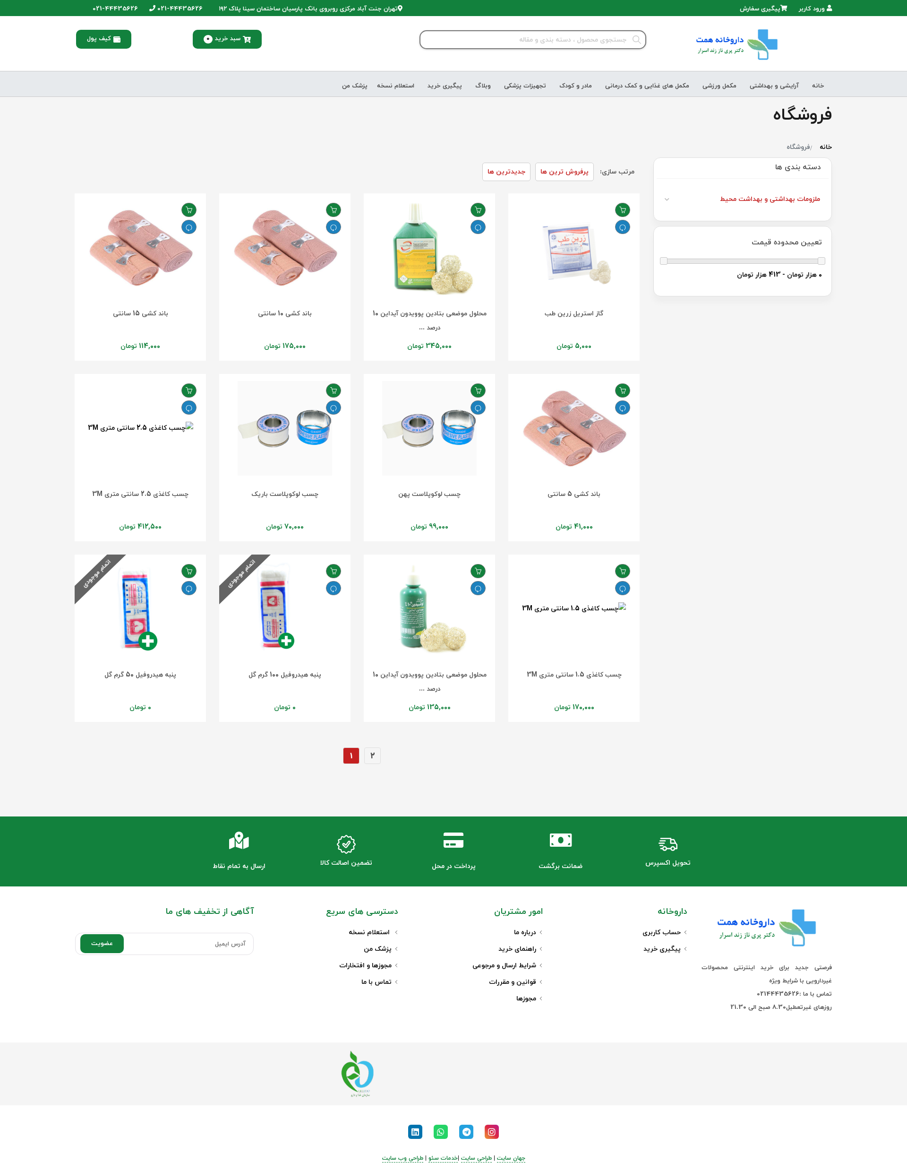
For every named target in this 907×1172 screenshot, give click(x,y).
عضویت (102, 943)
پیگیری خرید (445, 86)
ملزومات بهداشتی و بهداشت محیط (770, 199)
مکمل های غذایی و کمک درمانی (647, 86)
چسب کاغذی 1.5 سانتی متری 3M (574, 674)
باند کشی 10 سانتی (285, 313)
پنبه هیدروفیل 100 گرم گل (284, 674)
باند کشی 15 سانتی (140, 313)
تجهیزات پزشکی (525, 86)
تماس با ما (376, 982)
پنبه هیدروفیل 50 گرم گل (140, 674)
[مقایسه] (622, 227)
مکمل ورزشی (719, 86)
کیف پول (99, 39)
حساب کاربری (661, 932)
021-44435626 (179, 9)
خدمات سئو (443, 1158)
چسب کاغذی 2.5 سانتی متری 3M (140, 494)
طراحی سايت (476, 1158)
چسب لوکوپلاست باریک (284, 494)
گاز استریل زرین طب (574, 313)
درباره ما (525, 932)
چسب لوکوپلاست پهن (429, 494)
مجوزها (526, 998)
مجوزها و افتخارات (365, 965)
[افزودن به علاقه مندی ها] (622, 210)
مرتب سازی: (617, 171)
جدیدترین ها (506, 171)
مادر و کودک (575, 86)
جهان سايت (511, 1158)
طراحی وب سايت (402, 1158)
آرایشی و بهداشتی (774, 86)
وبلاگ (483, 86)
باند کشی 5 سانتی (574, 494)
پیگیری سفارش (760, 9)
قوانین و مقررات (512, 982)
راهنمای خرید (517, 949)
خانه (818, 86)
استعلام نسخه (395, 86)
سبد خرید (223, 39)
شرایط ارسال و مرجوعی (504, 965)
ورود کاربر (813, 9)
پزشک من (355, 86)
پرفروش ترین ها (564, 171)
